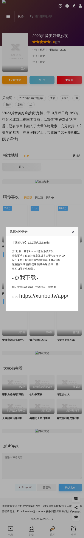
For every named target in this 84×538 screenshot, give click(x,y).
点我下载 (25, 277)
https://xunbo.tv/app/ (43, 296)
